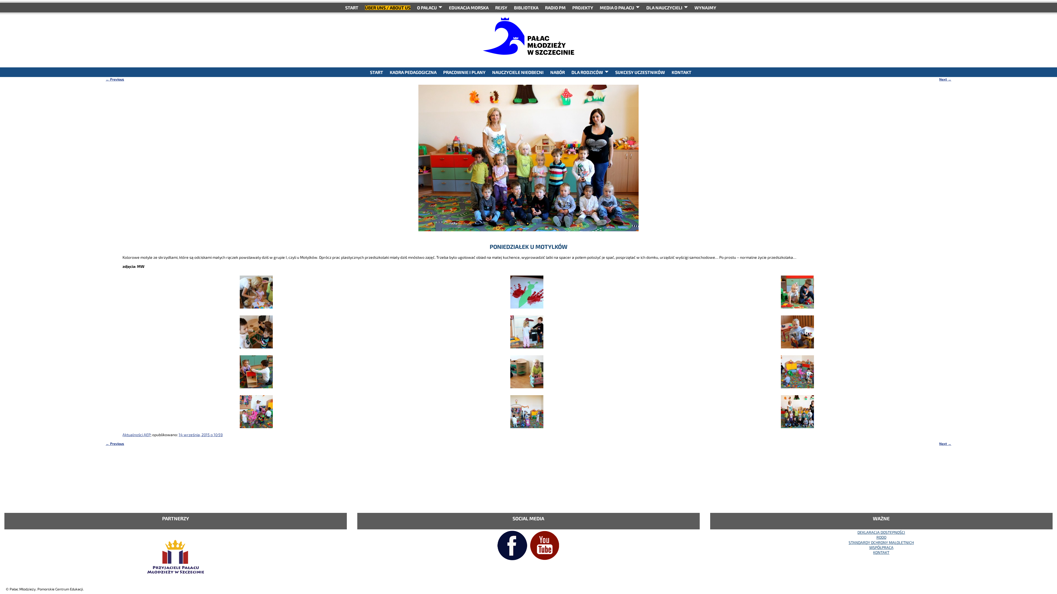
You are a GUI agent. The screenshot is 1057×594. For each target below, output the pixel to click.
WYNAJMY (705, 7)
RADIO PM (555, 7)
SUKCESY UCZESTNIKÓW (640, 72)
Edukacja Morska (469, 7)
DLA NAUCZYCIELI (664, 7)
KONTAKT (681, 72)
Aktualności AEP (136, 434)
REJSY (501, 7)
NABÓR (557, 72)
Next (945, 79)
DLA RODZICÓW (587, 72)
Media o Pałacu (617, 7)
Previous (115, 79)
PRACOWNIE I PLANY (464, 72)
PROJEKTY (582, 7)
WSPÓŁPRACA (881, 547)
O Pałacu (427, 7)
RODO (881, 537)
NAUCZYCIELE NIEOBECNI (518, 72)
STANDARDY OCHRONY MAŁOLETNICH (881, 542)
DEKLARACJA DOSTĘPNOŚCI (881, 532)
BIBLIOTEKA (526, 7)
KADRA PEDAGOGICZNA (413, 72)
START (351, 7)
